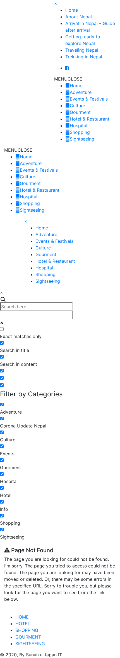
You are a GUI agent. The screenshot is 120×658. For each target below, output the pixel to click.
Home (71, 10)
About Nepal (78, 16)
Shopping (80, 132)
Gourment (80, 112)
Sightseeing (82, 139)
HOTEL (22, 623)
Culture (77, 105)
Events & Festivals (89, 99)
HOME (22, 617)
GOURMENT (28, 637)
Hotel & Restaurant (89, 119)
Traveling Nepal (81, 50)
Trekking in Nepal (83, 56)
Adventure (81, 92)
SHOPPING (26, 630)
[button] (68, 79)
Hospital (78, 125)
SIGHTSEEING (30, 643)
